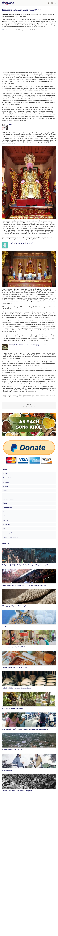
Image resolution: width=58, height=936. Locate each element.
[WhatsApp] (29, 406)
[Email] (34, 406)
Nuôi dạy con (6, 524)
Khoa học (5, 520)
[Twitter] (26, 406)
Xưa (4, 528)
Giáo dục (5, 511)
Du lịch (4, 516)
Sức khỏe (5, 495)
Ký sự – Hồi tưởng (7, 507)
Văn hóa (5, 490)
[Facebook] (23, 406)
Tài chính (5, 486)
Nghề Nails (6, 482)
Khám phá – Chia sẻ (8, 499)
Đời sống (5, 473)
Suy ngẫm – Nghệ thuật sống (10, 537)
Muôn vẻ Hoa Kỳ (7, 478)
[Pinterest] (31, 406)
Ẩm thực (5, 503)
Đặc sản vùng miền (8, 533)
